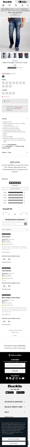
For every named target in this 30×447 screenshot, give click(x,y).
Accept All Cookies (13, 439)
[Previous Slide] (11, 14)
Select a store (18, 107)
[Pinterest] (10, 378)
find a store (16, 355)
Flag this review (6, 262)
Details (4, 119)
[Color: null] (3, 76)
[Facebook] (7, 378)
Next (15, 335)
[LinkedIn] (19, 378)
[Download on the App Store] (9, 392)
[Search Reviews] (25, 224)
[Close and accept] (25, 420)
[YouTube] (23, 378)
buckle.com (22, 423)
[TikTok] (13, 378)
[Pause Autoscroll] (15, 14)
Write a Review (15, 188)
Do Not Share (14, 443)
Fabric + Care (6, 152)
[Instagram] (16, 378)
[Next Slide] (18, 14)
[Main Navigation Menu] (28, 5)
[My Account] (3, 5)
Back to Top (15, 332)
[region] (14, 432)
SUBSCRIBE (15, 371)
